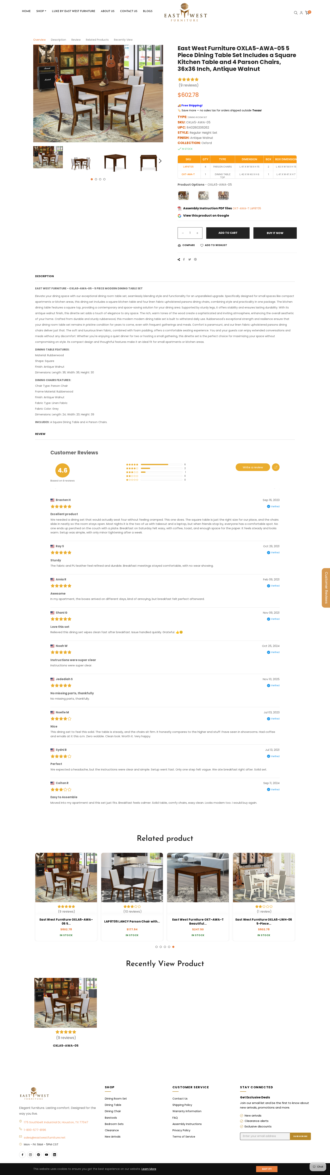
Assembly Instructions (187, 1124)
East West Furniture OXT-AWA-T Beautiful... (198, 922)
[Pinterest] (38, 1155)
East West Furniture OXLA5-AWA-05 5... (66, 922)
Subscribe (300, 1136)
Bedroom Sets (114, 1124)
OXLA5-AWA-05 (65, 1045)
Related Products (97, 40)
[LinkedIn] (54, 1155)
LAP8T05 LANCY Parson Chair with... (132, 921)
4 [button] (104, 179)
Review (76, 40)
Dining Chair (113, 1111)
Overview (39, 40)
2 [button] (96, 179)
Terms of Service (183, 1137)
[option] (66, 897)
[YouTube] (46, 1155)
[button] (276, 467)
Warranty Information (186, 1111)
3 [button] (100, 179)
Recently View (123, 40)
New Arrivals (113, 1137)
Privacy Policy (181, 1130)
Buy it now (275, 233)
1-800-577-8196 (35, 1130)
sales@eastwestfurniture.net (45, 1137)
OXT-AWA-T (241, 208)
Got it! (267, 1169)
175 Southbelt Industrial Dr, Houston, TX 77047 (56, 1122)
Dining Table (113, 1105)
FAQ (175, 1118)
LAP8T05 (255, 208)
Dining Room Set (116, 1099)
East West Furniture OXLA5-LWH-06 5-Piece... (263, 922)
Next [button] (160, 161)
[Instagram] (30, 1155)
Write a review (253, 467)
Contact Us (180, 1099)
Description (58, 40)
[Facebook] (22, 1155)
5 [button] (173, 947)
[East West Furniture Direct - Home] (58, 1093)
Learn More (149, 1169)
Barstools (111, 1118)
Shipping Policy (182, 1105)
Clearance (112, 1130)
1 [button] (92, 179)
